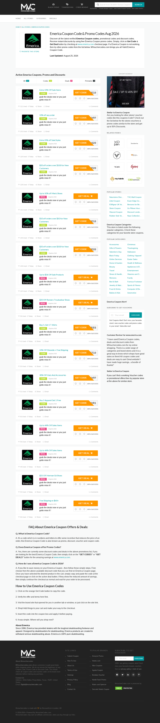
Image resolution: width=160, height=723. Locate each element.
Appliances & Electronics (134, 267)
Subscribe (136, 315)
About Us (70, 666)
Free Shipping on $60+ (49, 500)
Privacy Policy (72, 680)
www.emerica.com (86, 44)
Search (138, 5)
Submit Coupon (72, 656)
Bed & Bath (113, 282)
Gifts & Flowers (115, 248)
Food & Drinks (115, 289)
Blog (69, 684)
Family (130, 278)
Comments (94, 106)
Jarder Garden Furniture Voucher (122, 8)
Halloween (131, 252)
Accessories (114, 244)
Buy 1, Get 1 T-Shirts (48, 325)
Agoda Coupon (97, 670)
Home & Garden (115, 263)
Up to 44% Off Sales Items (50, 425)
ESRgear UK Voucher (116, 205)
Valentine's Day (115, 252)
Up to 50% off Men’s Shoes (50, 193)
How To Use (71, 661)
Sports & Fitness (133, 285)
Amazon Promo (97, 656)
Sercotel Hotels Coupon (100, 689)
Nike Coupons (97, 666)
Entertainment (132, 271)
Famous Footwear (134, 282)
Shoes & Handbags (116, 274)
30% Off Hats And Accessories (52, 375)
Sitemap (70, 675)
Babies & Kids (114, 293)
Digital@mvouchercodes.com (31, 684)
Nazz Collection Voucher (134, 216)
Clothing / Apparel (134, 256)
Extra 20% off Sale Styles (50, 140)
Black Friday (114, 256)
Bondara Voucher (98, 675)
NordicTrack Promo (99, 680)
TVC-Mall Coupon (134, 197)
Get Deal (84, 196)
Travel (111, 271)
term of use (137, 669)
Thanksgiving (132, 248)
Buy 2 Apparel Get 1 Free (50, 400)
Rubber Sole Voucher (116, 216)
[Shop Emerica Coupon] (32, 41)
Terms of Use (72, 670)
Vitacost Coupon (115, 212)
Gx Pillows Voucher (134, 208)
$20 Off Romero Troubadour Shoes (54, 300)
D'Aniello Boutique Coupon (106, 8)
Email (47, 106)
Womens (112, 278)
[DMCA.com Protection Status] (124, 688)
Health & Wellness (134, 263)
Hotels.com (96, 661)
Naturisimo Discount (116, 197)
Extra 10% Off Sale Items (50, 90)
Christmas (131, 244)
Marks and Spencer (99, 684)
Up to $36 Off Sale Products (51, 274)
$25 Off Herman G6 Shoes (50, 475)
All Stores (28, 18)
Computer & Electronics (134, 289)
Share (39, 106)
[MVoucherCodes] (28, 8)
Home (18, 18)
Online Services (115, 259)
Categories (41, 18)
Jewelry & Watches (116, 285)
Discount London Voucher (134, 212)
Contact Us (71, 689)
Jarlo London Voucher (137, 8)
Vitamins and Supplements (134, 274)
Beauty (112, 267)
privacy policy (126, 669)
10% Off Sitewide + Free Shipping (53, 350)
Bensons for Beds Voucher (134, 205)
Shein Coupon (115, 208)
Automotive (131, 293)
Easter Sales (132, 259)
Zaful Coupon (114, 201)
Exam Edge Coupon (134, 201)
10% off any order (47, 115)
